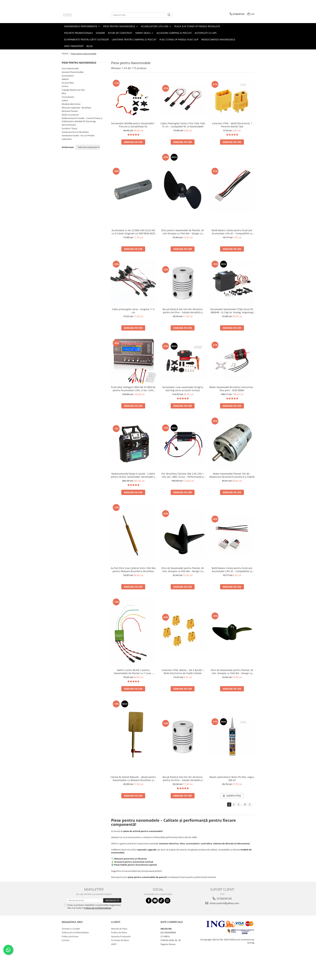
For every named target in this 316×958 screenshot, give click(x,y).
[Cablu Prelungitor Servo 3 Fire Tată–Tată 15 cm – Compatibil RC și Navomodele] (183, 99)
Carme (65, 86)
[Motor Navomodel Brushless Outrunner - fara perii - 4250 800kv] (232, 361)
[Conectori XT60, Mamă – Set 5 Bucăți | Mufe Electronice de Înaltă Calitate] (183, 632)
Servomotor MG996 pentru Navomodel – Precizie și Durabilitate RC (133, 125)
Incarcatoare (68, 96)
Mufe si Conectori (70, 114)
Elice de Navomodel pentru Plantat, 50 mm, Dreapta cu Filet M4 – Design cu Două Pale (232, 671)
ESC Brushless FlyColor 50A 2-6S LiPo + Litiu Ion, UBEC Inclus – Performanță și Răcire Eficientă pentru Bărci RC (182, 475)
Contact (65, 940)
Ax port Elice (68, 82)
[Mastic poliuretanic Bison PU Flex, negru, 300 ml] (232, 736)
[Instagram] (167, 900)
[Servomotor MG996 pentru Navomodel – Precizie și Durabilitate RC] (133, 99)
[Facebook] (149, 900)
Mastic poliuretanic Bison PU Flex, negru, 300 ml (232, 778)
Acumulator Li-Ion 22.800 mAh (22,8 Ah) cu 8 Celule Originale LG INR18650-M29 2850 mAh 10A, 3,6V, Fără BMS (133, 232)
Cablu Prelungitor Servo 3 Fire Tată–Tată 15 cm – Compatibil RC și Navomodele (182, 125)
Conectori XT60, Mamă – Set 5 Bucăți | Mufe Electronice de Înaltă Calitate (183, 671)
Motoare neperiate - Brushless (76, 107)
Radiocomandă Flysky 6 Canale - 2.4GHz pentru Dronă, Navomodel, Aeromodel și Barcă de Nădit (133, 475)
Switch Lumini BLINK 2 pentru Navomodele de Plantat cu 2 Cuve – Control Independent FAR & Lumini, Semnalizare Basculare (133, 671)
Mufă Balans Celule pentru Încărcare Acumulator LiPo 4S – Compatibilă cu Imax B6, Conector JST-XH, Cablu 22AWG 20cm (232, 232)
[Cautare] (169, 15)
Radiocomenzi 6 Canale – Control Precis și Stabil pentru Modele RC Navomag (82, 120)
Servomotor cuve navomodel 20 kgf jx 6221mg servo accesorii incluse (182, 389)
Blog (90, 46)
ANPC (114, 944)
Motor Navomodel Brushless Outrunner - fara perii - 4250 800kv (232, 389)
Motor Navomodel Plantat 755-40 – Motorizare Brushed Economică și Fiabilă (232, 475)
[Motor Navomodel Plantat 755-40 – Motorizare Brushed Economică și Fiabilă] (232, 443)
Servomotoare (69, 124)
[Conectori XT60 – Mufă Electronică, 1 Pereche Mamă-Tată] (232, 99)
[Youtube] (155, 900)
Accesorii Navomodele (72, 72)
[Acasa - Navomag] (78, 15)
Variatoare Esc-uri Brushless (75, 132)
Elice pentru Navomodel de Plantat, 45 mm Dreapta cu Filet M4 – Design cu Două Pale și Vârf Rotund (182, 232)
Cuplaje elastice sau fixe (73, 89)
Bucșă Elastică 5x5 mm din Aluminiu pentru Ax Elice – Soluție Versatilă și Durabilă (183, 311)
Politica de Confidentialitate (97, 907)
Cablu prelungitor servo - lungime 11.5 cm (133, 311)
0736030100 (224, 898)
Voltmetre (67, 139)
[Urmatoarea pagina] (250, 804)
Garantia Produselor (121, 936)
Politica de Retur (119, 932)
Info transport (74, 46)
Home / (66, 53)
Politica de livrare (70, 936)
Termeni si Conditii (71, 928)
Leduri (65, 100)
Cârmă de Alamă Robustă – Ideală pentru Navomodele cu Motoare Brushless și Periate (133, 778)
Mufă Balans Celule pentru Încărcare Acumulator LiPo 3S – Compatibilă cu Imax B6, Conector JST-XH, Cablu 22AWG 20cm (232, 569)
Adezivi (65, 79)
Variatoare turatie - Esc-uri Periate (78, 135)
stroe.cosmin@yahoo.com (224, 903)
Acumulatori (68, 75)
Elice (64, 93)
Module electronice (71, 103)
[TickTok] (161, 900)
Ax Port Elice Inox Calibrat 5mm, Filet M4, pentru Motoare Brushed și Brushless (133, 569)
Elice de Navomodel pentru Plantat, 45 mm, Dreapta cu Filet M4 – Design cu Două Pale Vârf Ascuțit (182, 569)
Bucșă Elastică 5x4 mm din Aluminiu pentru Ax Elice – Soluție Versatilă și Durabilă (183, 778)
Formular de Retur (120, 940)
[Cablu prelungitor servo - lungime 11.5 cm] (133, 283)
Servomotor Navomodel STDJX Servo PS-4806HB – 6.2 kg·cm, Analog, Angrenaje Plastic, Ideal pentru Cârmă (232, 311)
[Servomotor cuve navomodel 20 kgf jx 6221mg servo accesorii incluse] (183, 361)
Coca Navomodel (70, 68)
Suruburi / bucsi (69, 128)
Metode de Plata (119, 928)
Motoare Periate (70, 111)
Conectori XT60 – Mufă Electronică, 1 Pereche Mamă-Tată (232, 125)
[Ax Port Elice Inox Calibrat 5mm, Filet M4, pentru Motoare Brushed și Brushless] (133, 534)
